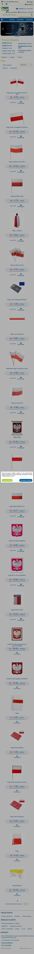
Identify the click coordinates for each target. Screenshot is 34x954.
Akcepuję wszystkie (25, 480)
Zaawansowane (7, 480)
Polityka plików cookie (8, 476)
